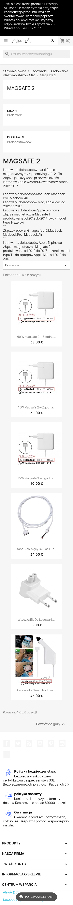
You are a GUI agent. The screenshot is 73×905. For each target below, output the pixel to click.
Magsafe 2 (21, 88)
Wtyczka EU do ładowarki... (37, 619)
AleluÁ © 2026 (13, 892)
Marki (12, 111)
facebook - (11, 900)
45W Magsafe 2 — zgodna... (36, 407)
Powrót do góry (51, 724)
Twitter (18, 743)
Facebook (6, 743)
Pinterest (51, 743)
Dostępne (36, 265)
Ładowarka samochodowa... (36, 690)
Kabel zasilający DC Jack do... (36, 549)
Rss (29, 743)
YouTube (40, 743)
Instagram (62, 743)
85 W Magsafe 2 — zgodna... (36, 478)
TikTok (6, 754)
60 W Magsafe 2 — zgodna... (36, 337)
